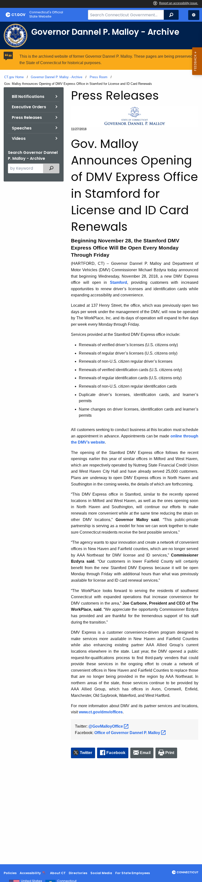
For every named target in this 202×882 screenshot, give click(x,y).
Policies (10, 873)
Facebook (115, 753)
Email (145, 753)
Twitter (86, 753)
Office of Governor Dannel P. (127, 733)
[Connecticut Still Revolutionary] (185, 872)
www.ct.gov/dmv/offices (101, 712)
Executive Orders (29, 107)
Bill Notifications (28, 96)
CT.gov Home (14, 77)
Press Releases (27, 117)
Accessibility (30, 873)
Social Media (101, 873)
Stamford (118, 282)
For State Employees (132, 873)
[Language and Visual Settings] (193, 15)
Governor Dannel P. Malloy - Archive (56, 77)
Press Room (98, 77)
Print (169, 753)
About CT (58, 873)
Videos (19, 138)
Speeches (22, 128)
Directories (78, 873)
